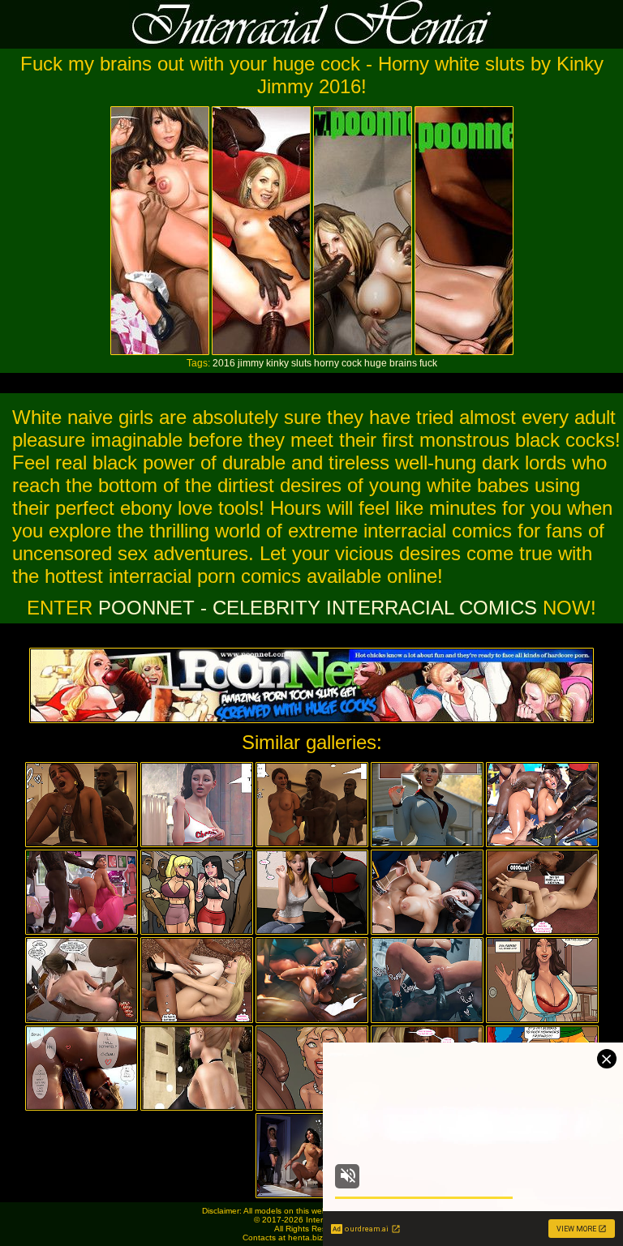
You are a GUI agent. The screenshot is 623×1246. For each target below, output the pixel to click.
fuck (428, 363)
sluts (301, 363)
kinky (277, 363)
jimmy (251, 363)
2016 (224, 363)
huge (375, 363)
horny (326, 363)
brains (403, 363)
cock (352, 363)
